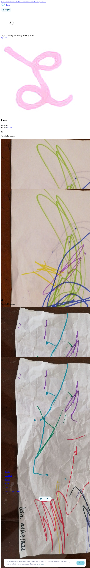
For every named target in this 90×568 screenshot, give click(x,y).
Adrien (9, 127)
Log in (7, 480)
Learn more (41, 564)
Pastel (8, 5)
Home (7, 472)
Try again (4, 37)
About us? (8, 476)
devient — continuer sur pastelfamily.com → (23, 2)
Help (7, 484)
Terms (7, 488)
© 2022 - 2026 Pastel (12, 491)
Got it (80, 563)
